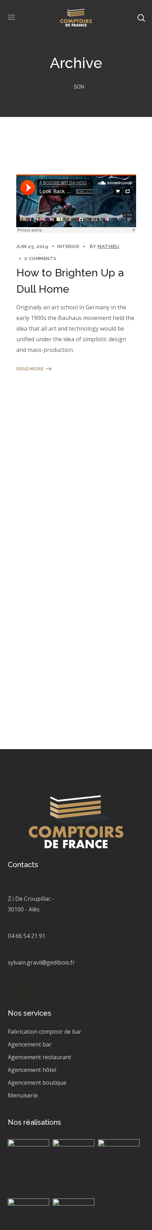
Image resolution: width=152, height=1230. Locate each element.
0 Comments (40, 258)
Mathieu (108, 246)
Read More (29, 368)
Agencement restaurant (39, 1057)
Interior (68, 246)
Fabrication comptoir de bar (44, 1031)
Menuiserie (23, 1095)
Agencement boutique (37, 1082)
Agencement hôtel (32, 1070)
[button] (18, 992)
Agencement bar (30, 1044)
